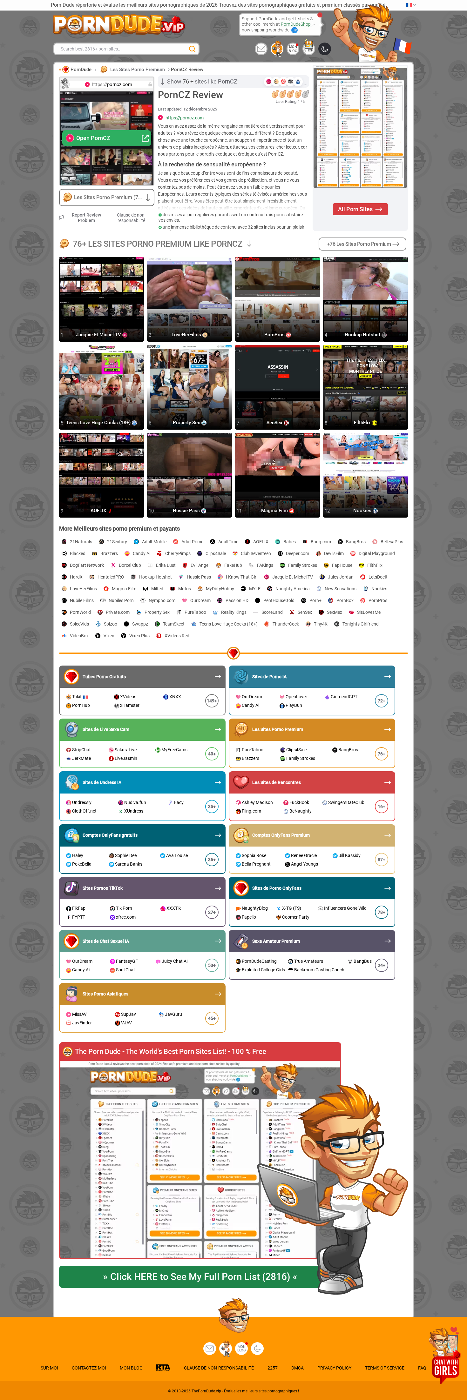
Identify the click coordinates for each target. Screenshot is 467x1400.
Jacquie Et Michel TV (99, 335)
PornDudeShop (296, 24)
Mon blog (293, 49)
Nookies (363, 511)
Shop (308, 50)
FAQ (422, 1367)
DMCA (297, 1367)
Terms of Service (384, 1367)
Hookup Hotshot (363, 335)
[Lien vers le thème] (324, 49)
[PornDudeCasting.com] (277, 49)
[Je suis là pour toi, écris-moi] (261, 49)
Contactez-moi (89, 1367)
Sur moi (49, 1367)
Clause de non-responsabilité (131, 217)
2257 (272, 1367)
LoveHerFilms (187, 335)
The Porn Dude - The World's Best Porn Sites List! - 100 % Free (170, 1051)
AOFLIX (99, 511)
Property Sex (187, 423)
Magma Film (275, 511)
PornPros (275, 335)
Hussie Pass (187, 511)
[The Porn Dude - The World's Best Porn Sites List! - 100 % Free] (200, 1160)
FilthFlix (363, 423)
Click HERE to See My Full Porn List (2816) (200, 1276)
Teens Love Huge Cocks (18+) (99, 423)
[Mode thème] (257, 1348)
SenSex (275, 423)
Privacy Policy (334, 1367)
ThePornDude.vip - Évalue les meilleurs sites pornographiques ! (245, 1391)
